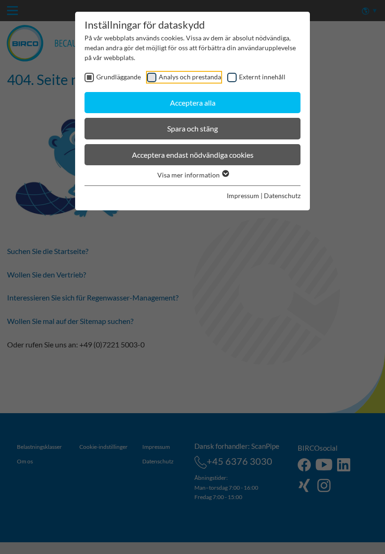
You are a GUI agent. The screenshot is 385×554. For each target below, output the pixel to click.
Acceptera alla (193, 102)
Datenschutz (282, 196)
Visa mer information (189, 175)
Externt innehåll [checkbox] (262, 77)
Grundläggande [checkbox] (118, 77)
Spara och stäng (192, 128)
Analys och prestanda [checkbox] (190, 77)
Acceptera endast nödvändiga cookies (193, 154)
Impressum (243, 196)
